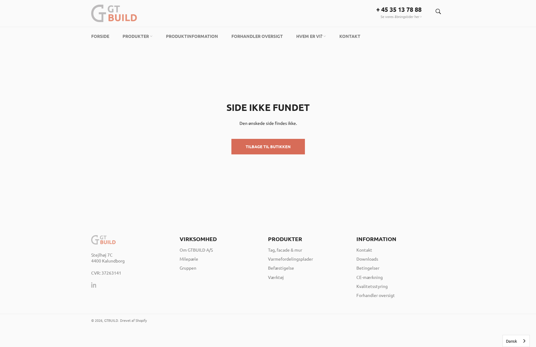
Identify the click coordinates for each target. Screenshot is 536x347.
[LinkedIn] (94, 285)
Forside (100, 36)
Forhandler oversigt (257, 36)
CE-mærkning (369, 277)
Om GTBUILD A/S (196, 250)
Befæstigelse (281, 268)
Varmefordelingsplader (290, 259)
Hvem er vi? (309, 36)
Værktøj (276, 277)
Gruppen (188, 268)
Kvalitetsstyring (372, 286)
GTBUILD (111, 320)
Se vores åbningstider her (400, 16)
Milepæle (189, 259)
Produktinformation (192, 36)
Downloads (367, 259)
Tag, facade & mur (285, 250)
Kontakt (349, 36)
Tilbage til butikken (268, 146)
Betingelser (367, 268)
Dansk (511, 341)
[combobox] (516, 341)
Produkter (136, 36)
